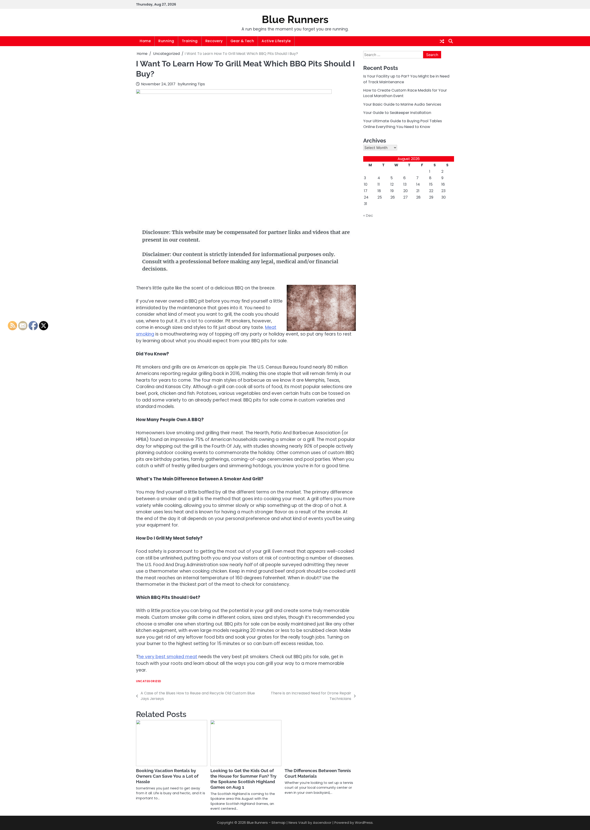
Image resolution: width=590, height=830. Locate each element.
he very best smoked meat (168, 657)
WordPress (364, 822)
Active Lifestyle (276, 41)
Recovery (214, 41)
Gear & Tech (242, 41)
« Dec (368, 215)
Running (166, 41)
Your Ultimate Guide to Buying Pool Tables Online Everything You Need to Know (402, 123)
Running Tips (193, 84)
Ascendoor (322, 822)
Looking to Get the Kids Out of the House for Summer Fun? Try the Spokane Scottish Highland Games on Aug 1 (243, 779)
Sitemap (278, 822)
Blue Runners (295, 19)
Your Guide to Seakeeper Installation (397, 112)
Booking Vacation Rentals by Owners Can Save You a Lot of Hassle (167, 776)
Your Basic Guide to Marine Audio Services (402, 104)
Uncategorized (148, 681)
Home (145, 41)
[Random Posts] (442, 41)
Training (190, 41)
